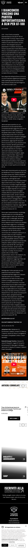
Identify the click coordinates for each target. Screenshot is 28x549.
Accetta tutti (5, 545)
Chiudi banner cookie (25, 526)
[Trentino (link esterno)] (20, 2)
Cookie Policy (12, 541)
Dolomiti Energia (8, 2)
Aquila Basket (3, 2)
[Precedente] (21, 385)
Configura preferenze (21, 545)
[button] (25, 2)
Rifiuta (12, 545)
